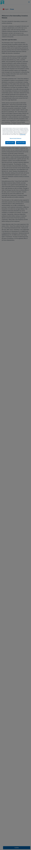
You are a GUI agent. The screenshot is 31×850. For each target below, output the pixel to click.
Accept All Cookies (21, 142)
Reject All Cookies (10, 142)
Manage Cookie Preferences (15, 138)
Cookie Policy (22, 134)
